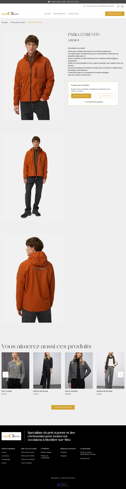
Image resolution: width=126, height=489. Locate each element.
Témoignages (6, 459)
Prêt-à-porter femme (27, 452)
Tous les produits (62, 407)
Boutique (5, 22)
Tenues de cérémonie (28, 459)
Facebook (64, 452)
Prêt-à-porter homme (18, 22)
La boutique (73, 14)
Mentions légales (46, 452)
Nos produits (60, 14)
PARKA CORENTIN (35, 22)
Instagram (64, 456)
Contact (4, 463)
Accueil (47, 14)
